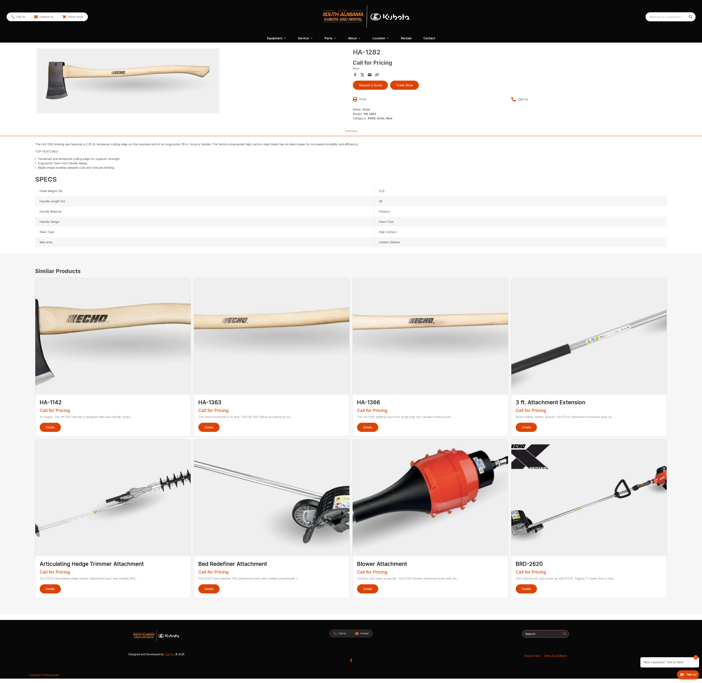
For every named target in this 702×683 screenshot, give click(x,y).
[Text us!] (688, 675)
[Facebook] (351, 660)
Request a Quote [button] (370, 85)
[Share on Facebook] (355, 75)
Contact (429, 38)
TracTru (169, 654)
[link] (73, 17)
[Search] (564, 633)
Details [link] (50, 427)
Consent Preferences (44, 675)
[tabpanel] (193, 81)
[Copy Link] (377, 75)
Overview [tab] (351, 131)
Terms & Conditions (555, 655)
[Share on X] (362, 75)
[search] (691, 17)
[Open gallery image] (128, 80)
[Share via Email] (369, 75)
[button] (18, 17)
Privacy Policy (532, 655)
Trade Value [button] (404, 85)
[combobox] (670, 16)
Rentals (406, 38)
